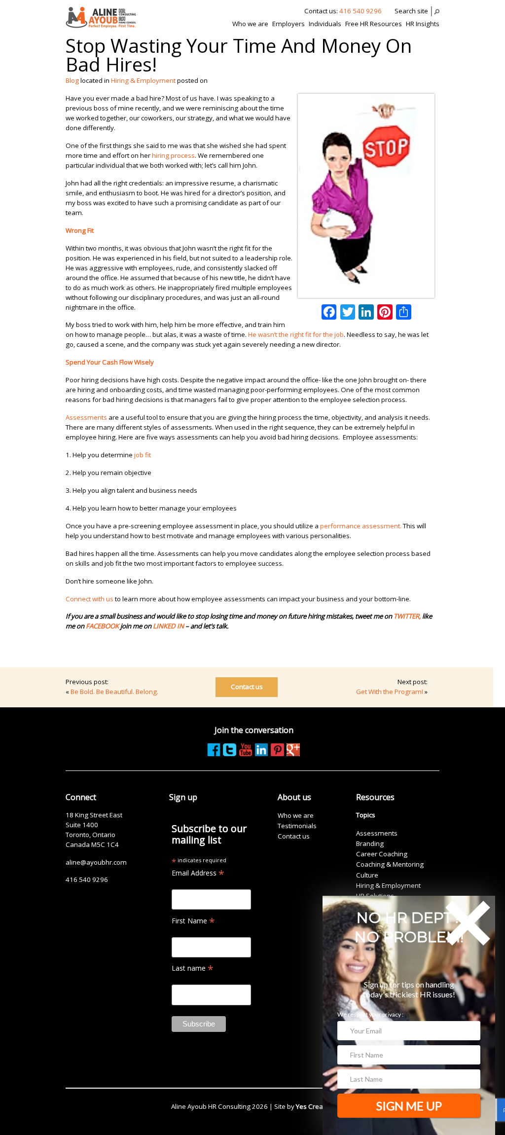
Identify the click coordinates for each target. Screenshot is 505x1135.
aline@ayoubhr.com (96, 862)
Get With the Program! (389, 691)
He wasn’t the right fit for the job (296, 334)
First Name (193, 920)
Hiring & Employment (143, 80)
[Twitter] (347, 312)
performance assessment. (360, 525)
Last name (193, 968)
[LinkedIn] (366, 312)
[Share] (403, 312)
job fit (142, 454)
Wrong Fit (80, 230)
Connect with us (89, 598)
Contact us (247, 686)
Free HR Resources (373, 23)
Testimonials (297, 825)
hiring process (173, 155)
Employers (288, 23)
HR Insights (422, 23)
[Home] (101, 17)
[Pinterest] (384, 312)
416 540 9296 (360, 10)
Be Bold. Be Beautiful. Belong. (114, 691)
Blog (72, 80)
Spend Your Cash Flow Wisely (110, 362)
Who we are (250, 23)
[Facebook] (329, 312)
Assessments (86, 417)
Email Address (198, 873)
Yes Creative (315, 1106)
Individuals (325, 23)
